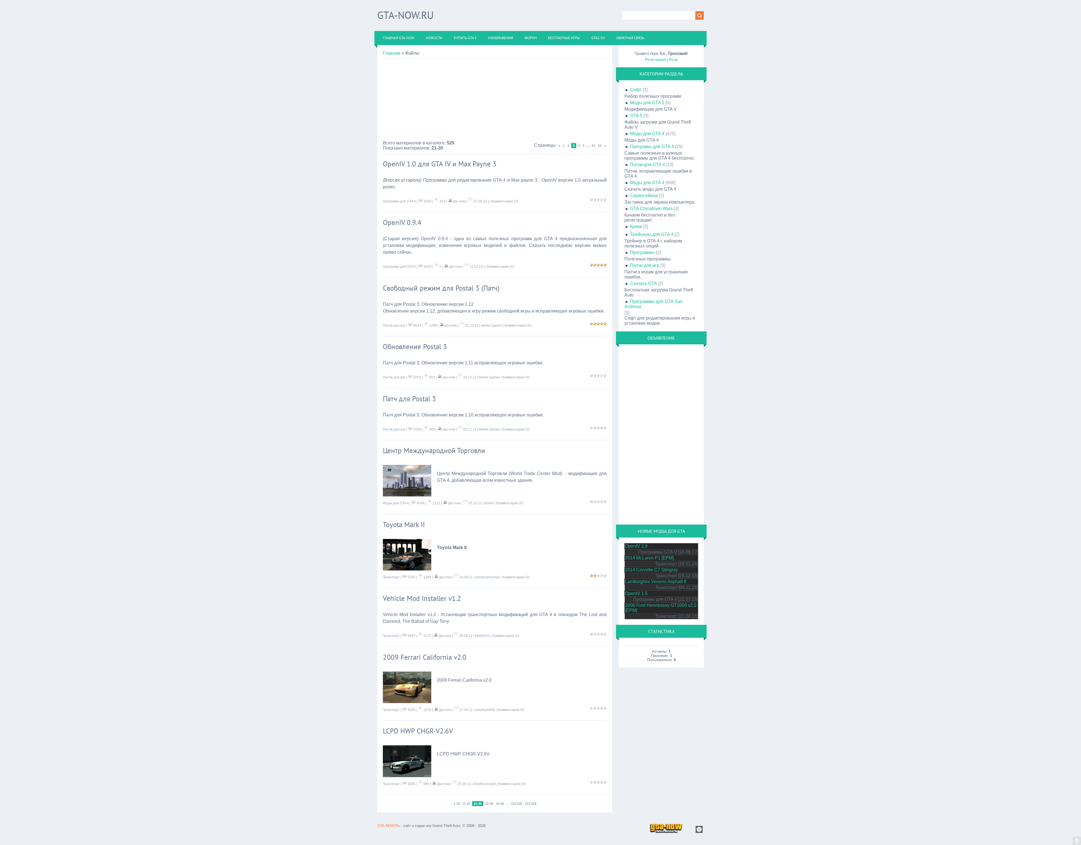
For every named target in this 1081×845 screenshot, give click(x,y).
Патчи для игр (394, 325)
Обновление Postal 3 (415, 346)
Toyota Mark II (404, 524)
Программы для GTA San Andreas (653, 304)
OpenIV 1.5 (636, 593)
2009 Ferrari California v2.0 (424, 657)
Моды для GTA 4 (396, 503)
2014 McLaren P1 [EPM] (649, 558)
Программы (642, 252)
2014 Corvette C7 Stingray (651, 569)
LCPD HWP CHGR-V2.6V (418, 730)
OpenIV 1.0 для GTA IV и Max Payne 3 (440, 163)
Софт (636, 89)
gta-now (459, 201)
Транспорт (391, 577)
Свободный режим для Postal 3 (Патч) (441, 288)
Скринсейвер (644, 195)
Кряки (636, 226)
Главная (391, 53)
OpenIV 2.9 (636, 546)
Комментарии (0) (504, 201)
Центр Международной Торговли (434, 450)
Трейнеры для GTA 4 (651, 234)
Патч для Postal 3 (409, 398)
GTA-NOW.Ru (405, 15)
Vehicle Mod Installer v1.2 (422, 598)
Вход (673, 59)
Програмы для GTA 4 (399, 201)
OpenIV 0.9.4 (402, 222)
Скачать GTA (643, 283)
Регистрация (655, 59)
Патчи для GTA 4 (647, 164)
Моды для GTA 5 (647, 102)
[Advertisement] (495, 101)
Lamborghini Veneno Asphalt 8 (655, 581)
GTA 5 (636, 115)
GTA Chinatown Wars (651, 208)
